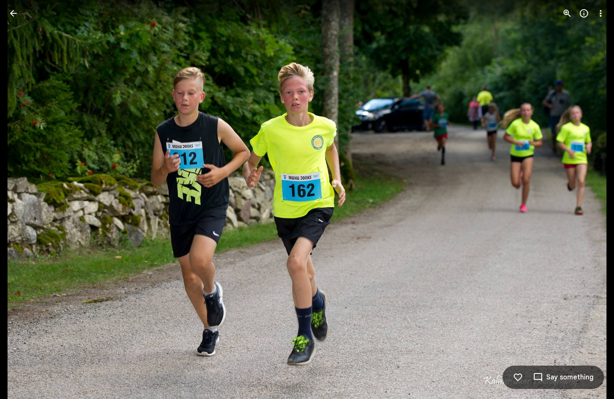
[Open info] (584, 13)
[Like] (518, 377)
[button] (23, 199)
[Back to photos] (13, 13)
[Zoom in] (567, 13)
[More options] (600, 13)
